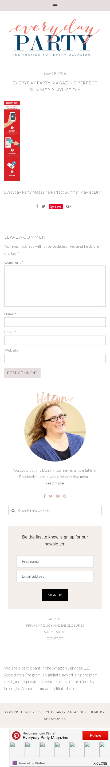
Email (10, 332)
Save (57, 207)
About (55, 619)
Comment (13, 262)
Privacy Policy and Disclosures (55, 625)
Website (11, 350)
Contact (55, 638)
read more (55, 483)
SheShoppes (55, 718)
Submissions (55, 632)
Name (10, 314)
